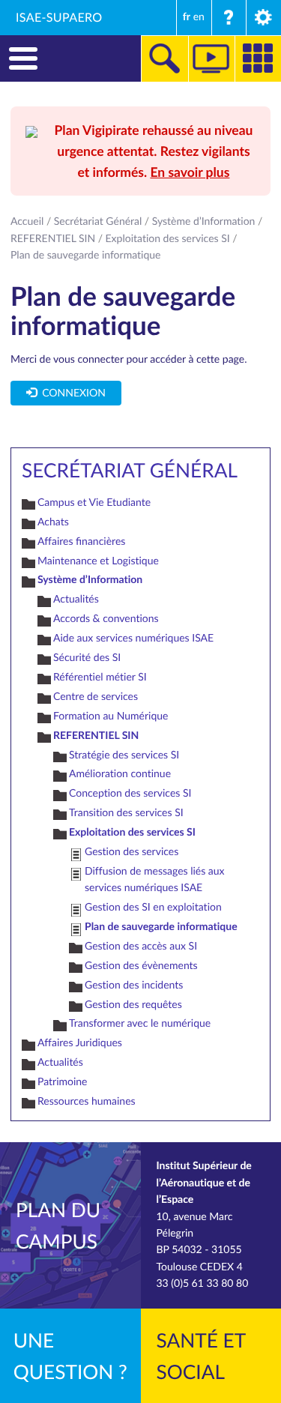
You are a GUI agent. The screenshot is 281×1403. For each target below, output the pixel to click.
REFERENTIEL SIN (52, 239)
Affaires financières (81, 541)
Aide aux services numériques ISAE (133, 638)
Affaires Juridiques (79, 1043)
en (199, 17)
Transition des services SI (126, 813)
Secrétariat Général (98, 221)
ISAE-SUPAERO (59, 17)
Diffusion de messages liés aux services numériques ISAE (155, 879)
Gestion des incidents (134, 985)
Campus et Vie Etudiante (94, 502)
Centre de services (95, 697)
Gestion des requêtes (133, 1005)
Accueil (26, 221)
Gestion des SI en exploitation (153, 907)
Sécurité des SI (87, 658)
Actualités (76, 599)
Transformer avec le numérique (140, 1023)
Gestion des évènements (141, 966)
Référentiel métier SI (100, 677)
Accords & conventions (106, 619)
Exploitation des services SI (168, 239)
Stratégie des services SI (124, 755)
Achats (53, 522)
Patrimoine (62, 1082)
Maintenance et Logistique (98, 561)
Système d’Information (204, 221)
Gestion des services (131, 852)
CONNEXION (71, 393)
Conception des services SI (130, 793)
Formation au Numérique (110, 716)
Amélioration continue (120, 774)
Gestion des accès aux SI (141, 946)
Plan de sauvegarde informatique (161, 927)
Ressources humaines (86, 1101)
